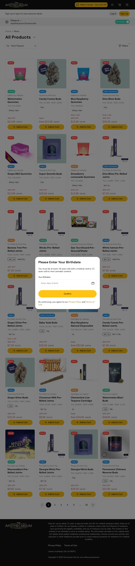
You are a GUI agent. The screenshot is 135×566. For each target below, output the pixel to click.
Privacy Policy (74, 302)
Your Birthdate (44, 277)
